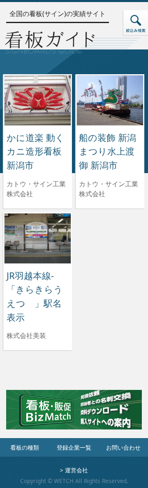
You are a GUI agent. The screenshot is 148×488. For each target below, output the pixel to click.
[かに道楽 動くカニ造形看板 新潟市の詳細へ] (38, 99)
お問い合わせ (123, 447)
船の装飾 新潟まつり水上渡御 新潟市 (107, 151)
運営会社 (76, 470)
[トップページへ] (50, 41)
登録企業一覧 (74, 447)
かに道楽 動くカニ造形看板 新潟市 (36, 151)
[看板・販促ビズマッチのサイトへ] (74, 415)
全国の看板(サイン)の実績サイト (57, 13)
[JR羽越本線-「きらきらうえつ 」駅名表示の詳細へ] (38, 237)
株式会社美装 (26, 335)
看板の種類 (24, 447)
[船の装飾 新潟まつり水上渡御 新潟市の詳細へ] (110, 99)
